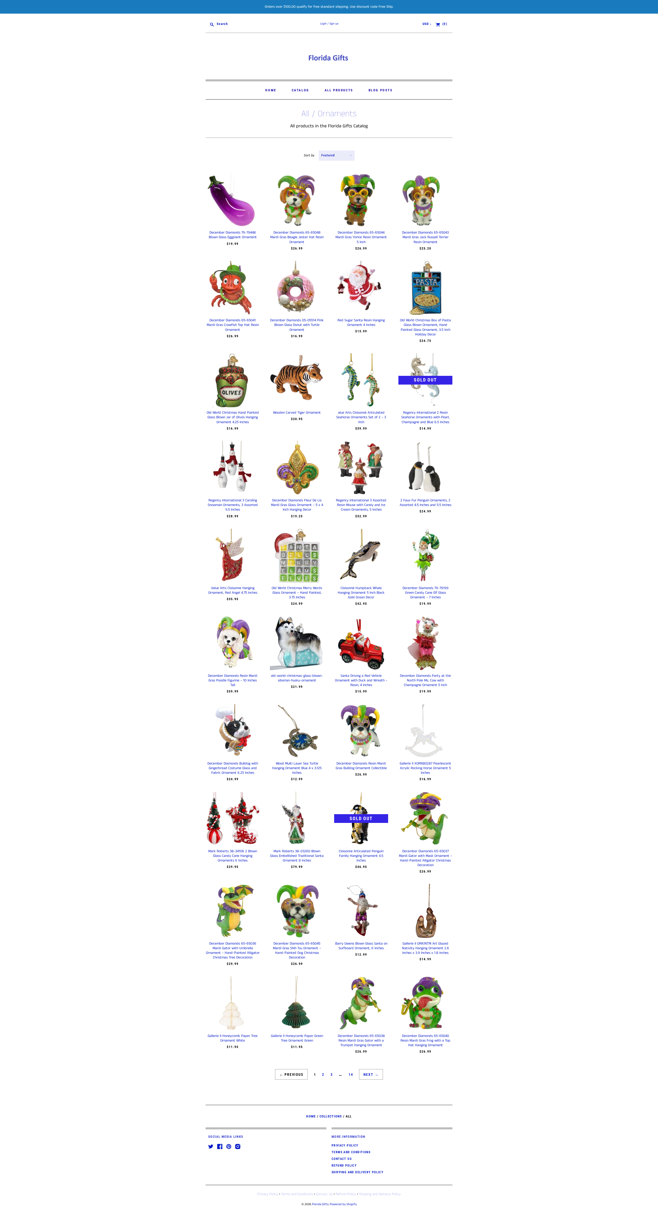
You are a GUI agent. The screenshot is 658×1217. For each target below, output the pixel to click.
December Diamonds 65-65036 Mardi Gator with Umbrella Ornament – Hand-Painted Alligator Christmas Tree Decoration (233, 950)
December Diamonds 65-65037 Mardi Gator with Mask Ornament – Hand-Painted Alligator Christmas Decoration (425, 858)
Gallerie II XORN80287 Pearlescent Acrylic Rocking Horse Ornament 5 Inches (425, 768)
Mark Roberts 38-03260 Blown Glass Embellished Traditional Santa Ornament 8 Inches (297, 856)
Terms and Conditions (351, 1152)
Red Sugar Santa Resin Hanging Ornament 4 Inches (361, 322)
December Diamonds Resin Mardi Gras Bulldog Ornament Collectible (361, 766)
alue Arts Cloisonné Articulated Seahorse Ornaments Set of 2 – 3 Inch (361, 417)
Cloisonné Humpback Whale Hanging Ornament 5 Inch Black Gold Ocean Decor (361, 592)
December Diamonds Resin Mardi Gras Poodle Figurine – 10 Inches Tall (232, 680)
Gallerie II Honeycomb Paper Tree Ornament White (233, 1038)
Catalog (300, 90)
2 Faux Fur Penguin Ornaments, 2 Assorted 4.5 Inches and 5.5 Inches (425, 503)
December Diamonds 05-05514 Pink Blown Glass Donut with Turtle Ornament (297, 325)
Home (270, 90)
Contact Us (342, 1159)
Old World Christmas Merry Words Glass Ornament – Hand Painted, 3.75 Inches (297, 592)
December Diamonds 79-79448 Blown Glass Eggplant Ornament (233, 235)
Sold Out (425, 380)
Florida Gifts (320, 1204)
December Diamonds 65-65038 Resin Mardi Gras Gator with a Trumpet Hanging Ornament (361, 1040)
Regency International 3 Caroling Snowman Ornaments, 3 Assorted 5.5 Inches (233, 505)
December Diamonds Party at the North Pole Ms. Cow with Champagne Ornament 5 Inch (425, 680)
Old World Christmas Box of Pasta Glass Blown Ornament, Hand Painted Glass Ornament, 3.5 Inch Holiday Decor (425, 327)
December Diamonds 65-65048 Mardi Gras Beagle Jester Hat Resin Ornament (297, 237)
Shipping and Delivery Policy (357, 1172)
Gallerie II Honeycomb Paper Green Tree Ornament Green (297, 1038)
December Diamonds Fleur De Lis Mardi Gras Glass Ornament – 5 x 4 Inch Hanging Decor (297, 505)
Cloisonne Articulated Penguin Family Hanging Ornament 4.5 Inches (361, 856)
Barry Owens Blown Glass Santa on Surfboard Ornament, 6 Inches (361, 946)
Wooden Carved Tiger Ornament (297, 412)
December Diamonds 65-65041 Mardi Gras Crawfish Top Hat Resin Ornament (233, 325)
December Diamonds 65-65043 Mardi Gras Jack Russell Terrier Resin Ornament (425, 237)
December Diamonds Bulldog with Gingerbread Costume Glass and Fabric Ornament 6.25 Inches (232, 768)
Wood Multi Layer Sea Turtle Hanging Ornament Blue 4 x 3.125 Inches (297, 768)
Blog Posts (381, 90)
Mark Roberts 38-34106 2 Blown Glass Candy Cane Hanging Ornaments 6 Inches (232, 856)
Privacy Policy (345, 1145)
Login (323, 24)
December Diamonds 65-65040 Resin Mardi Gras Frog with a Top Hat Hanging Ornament (425, 1040)
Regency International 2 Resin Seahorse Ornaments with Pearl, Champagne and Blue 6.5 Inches (425, 417)
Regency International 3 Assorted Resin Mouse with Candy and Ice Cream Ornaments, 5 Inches (361, 505)
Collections (330, 1116)
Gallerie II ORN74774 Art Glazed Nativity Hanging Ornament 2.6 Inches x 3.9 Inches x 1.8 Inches (425, 948)
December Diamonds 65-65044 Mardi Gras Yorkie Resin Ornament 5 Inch (361, 237)
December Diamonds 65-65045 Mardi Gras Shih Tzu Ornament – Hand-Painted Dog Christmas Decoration (297, 950)
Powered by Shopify (343, 1204)
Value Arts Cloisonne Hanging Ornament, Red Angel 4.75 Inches (232, 590)
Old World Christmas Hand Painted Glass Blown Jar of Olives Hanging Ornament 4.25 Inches (233, 417)
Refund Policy (344, 1165)
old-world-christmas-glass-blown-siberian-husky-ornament (297, 678)
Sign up (333, 24)
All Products (339, 90)
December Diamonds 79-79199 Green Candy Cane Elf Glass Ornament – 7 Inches (426, 592)
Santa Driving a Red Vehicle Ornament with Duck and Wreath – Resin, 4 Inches (361, 680)
